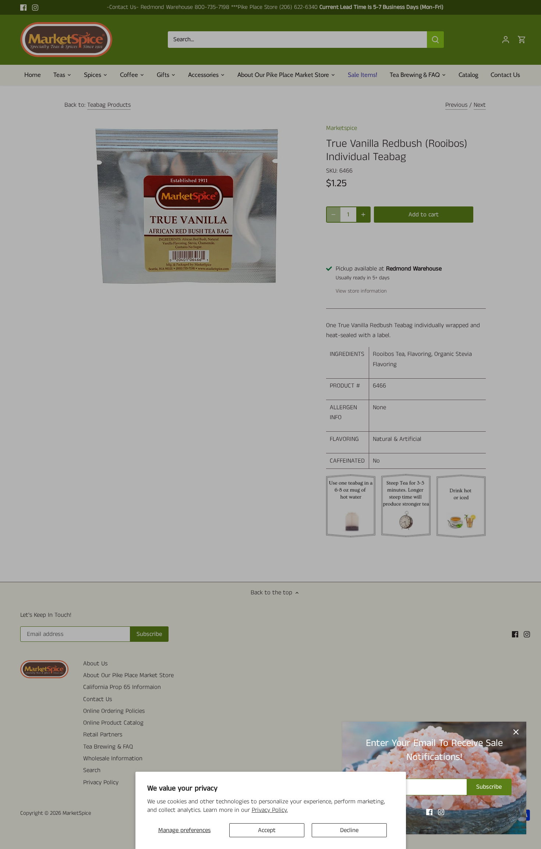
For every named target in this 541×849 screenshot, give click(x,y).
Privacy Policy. (270, 810)
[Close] (516, 732)
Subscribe (489, 786)
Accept (267, 830)
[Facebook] (429, 812)
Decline (349, 830)
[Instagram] (441, 812)
